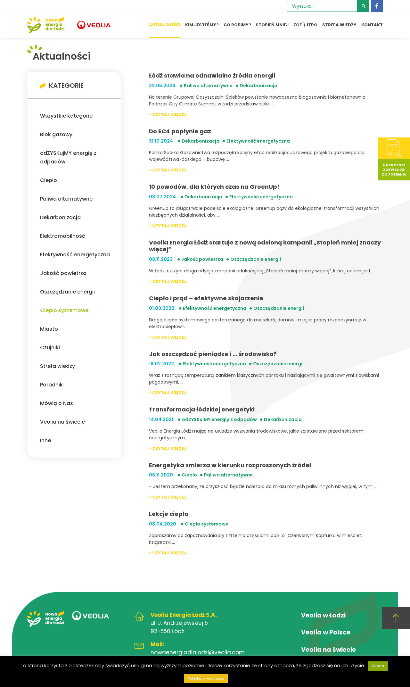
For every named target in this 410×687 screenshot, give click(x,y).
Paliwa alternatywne (66, 199)
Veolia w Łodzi (323, 615)
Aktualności (164, 24)
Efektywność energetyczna (75, 254)
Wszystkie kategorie (66, 116)
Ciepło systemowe (64, 310)
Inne (45, 440)
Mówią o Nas (56, 403)
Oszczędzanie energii (67, 291)
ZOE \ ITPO (305, 25)
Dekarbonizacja (60, 217)
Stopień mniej (272, 25)
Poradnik (51, 384)
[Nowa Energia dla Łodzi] (45, 25)
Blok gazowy (56, 134)
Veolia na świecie (62, 422)
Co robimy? (237, 25)
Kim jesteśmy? (202, 25)
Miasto (49, 329)
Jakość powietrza (63, 273)
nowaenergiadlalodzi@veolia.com (198, 652)
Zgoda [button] (378, 665)
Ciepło (48, 180)
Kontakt (372, 25)
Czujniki (50, 347)
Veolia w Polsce (325, 632)
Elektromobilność (62, 236)
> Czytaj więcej (167, 115)
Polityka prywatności (206, 678)
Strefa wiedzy (339, 25)
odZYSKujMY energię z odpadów (68, 157)
